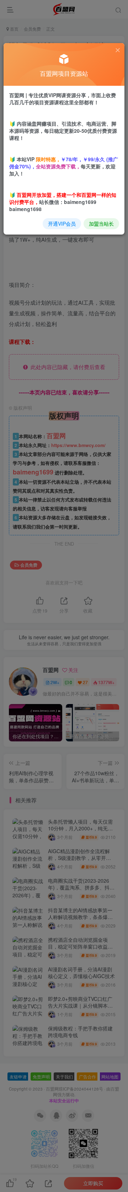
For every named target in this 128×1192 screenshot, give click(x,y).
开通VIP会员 (62, 223)
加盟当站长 (101, 223)
